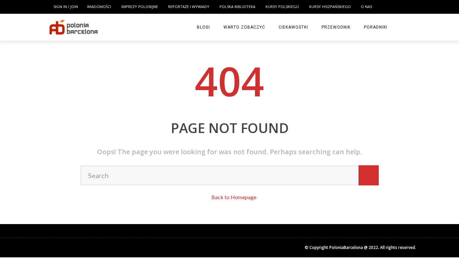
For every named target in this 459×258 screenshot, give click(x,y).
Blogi (16, 159)
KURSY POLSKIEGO (30, 96)
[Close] (8, 8)
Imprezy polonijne (33, 55)
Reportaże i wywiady (35, 69)
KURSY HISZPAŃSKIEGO (35, 110)
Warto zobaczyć (28, 173)
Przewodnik (23, 200)
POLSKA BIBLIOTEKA (32, 83)
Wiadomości (26, 41)
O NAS (19, 124)
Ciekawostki (23, 186)
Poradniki (20, 214)
